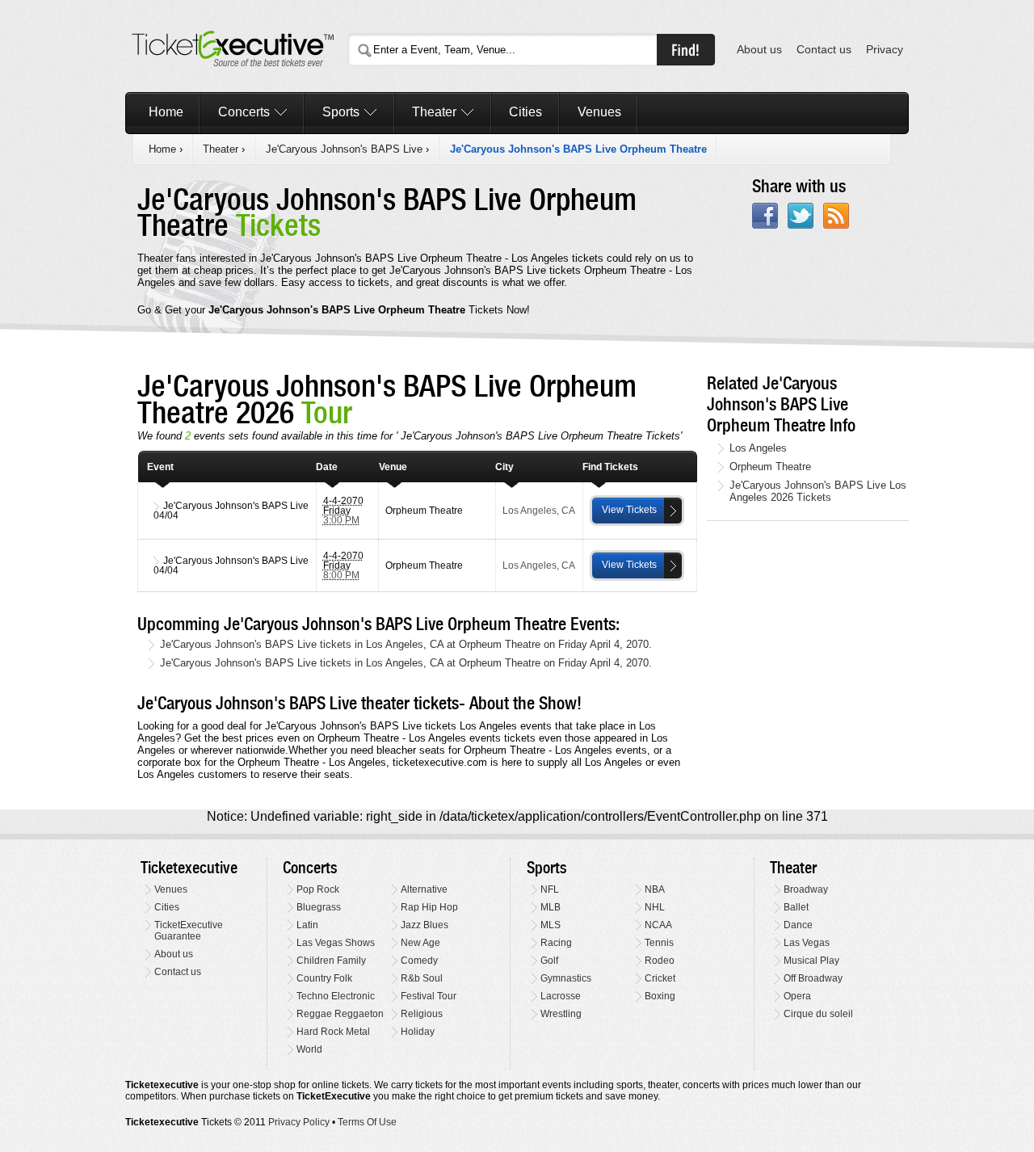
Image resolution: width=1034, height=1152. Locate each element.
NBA (655, 889)
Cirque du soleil (818, 1014)
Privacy (884, 50)
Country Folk (324, 978)
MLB (550, 907)
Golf (549, 960)
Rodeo (660, 960)
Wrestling (561, 1014)
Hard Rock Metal (333, 1031)
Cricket (660, 978)
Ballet (796, 907)
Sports (340, 112)
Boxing (660, 996)
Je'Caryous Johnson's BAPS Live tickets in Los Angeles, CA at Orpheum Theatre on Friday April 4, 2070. (406, 644)
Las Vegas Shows (335, 942)
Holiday (418, 1031)
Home (166, 112)
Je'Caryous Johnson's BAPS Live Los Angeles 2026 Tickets (817, 491)
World (309, 1049)
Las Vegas (807, 942)
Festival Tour (428, 996)
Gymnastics (565, 978)
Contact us (824, 50)
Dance (798, 925)
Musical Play (811, 960)
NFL (549, 889)
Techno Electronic (335, 996)
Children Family (331, 960)
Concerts (244, 112)
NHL (655, 907)
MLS (550, 925)
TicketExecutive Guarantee (188, 930)
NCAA (658, 925)
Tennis (659, 942)
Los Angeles (758, 448)
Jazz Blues (424, 925)
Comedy (419, 960)
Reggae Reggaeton (340, 1014)
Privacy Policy (299, 1122)
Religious (422, 1014)
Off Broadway (813, 978)
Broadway (806, 889)
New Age (420, 942)
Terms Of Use (367, 1122)
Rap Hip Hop (429, 907)
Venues (599, 112)
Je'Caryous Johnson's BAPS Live (344, 149)
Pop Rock (317, 889)
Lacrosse (560, 996)
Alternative (424, 889)
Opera (797, 996)
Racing (556, 942)
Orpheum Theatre (770, 466)
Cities (525, 112)
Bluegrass (318, 907)
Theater (434, 112)
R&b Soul (422, 978)
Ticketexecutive (189, 867)
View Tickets (629, 510)
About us (759, 50)
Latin (307, 925)
